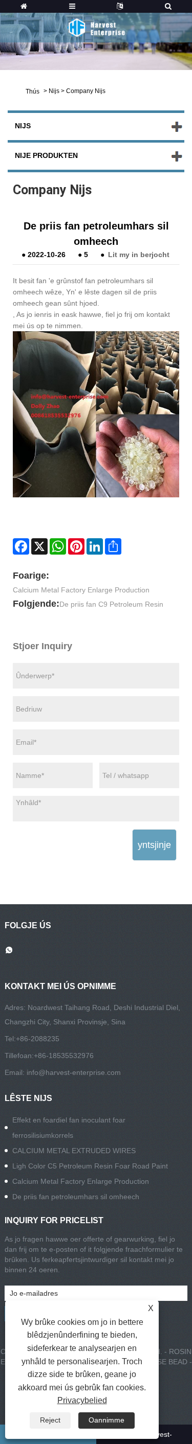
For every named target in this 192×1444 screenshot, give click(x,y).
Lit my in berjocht (138, 254)
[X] (39, 546)
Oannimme (106, 1420)
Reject (50, 1420)
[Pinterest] (76, 546)
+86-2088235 (37, 1039)
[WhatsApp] (58, 546)
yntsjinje (154, 845)
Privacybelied (82, 1400)
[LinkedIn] (95, 546)
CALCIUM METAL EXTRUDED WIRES (74, 1151)
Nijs (54, 91)
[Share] (113, 546)
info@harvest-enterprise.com (74, 1072)
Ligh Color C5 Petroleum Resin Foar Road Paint (90, 1166)
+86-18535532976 (64, 1055)
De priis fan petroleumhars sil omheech (75, 1197)
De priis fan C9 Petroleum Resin (111, 604)
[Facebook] (21, 546)
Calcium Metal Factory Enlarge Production (81, 590)
